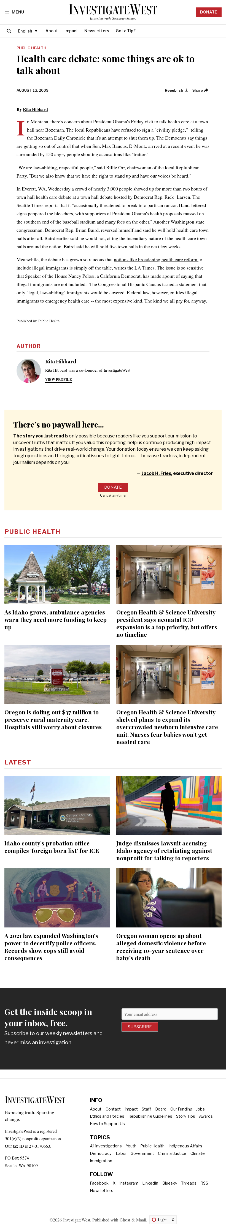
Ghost (125, 1220)
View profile (58, 379)
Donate (208, 12)
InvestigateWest (76, 1220)
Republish (174, 90)
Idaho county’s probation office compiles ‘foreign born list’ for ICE (51, 846)
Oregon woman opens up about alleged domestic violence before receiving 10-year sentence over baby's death (161, 947)
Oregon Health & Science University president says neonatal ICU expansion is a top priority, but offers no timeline (166, 623)
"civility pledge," (173, 129)
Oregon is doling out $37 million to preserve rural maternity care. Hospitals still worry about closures (53, 719)
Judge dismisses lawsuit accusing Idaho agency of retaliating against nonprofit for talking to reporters (164, 850)
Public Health (31, 48)
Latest (17, 762)
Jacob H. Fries (156, 473)
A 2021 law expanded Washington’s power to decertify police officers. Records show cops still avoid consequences (51, 947)
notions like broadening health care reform (156, 259)
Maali (141, 1220)
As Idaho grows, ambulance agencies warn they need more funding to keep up (55, 619)
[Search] (9, 31)
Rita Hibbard (35, 109)
